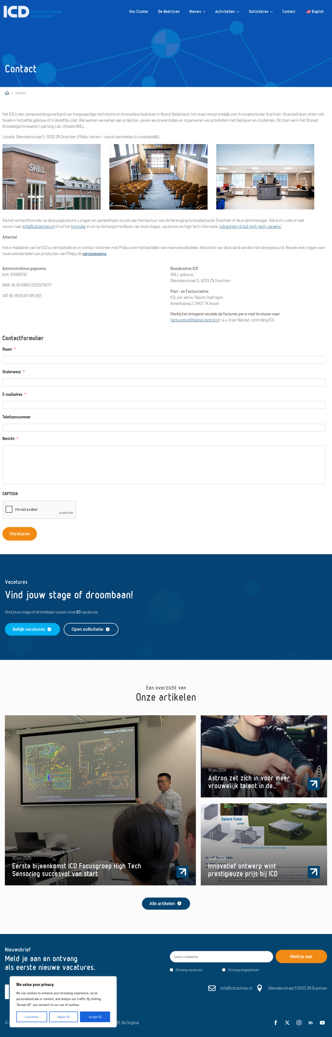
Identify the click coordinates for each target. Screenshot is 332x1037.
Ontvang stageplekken (243, 970)
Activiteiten (225, 11)
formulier (78, 226)
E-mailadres (14, 394)
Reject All (64, 1017)
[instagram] (299, 1023)
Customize (31, 1017)
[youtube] (322, 1023)
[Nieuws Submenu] (205, 11)
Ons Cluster (139, 11)
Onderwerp (13, 371)
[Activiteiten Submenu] (239, 11)
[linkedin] (310, 1023)
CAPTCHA (10, 493)
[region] (63, 1001)
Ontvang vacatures (189, 970)
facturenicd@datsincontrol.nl (194, 319)
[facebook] (275, 1023)
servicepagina (94, 253)
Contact (288, 11)
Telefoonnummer (16, 416)
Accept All (95, 1017)
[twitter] (287, 1023)
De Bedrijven (169, 11)
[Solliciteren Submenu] (273, 11)
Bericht (10, 438)
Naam (9, 349)
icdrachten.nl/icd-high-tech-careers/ (250, 226)
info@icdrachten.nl (38, 226)
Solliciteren (258, 11)
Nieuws (195, 11)
